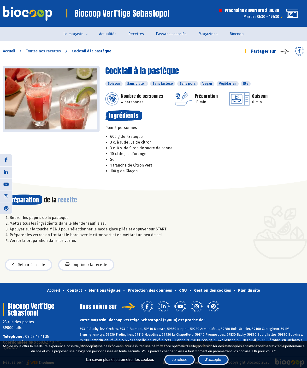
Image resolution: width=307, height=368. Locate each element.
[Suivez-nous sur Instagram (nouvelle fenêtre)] (6, 196)
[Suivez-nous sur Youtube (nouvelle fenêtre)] (6, 184)
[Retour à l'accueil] (27, 13)
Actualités (107, 34)
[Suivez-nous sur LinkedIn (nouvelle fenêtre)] (6, 172)
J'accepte (213, 359)
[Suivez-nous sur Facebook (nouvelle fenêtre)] (6, 160)
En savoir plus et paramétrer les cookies (120, 359)
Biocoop (237, 34)
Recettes (136, 34)
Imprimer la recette (89, 264)
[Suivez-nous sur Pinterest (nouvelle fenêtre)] (6, 208)
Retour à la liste (31, 264)
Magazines (208, 34)
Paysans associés (171, 34)
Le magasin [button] (73, 34)
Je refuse (179, 359)
